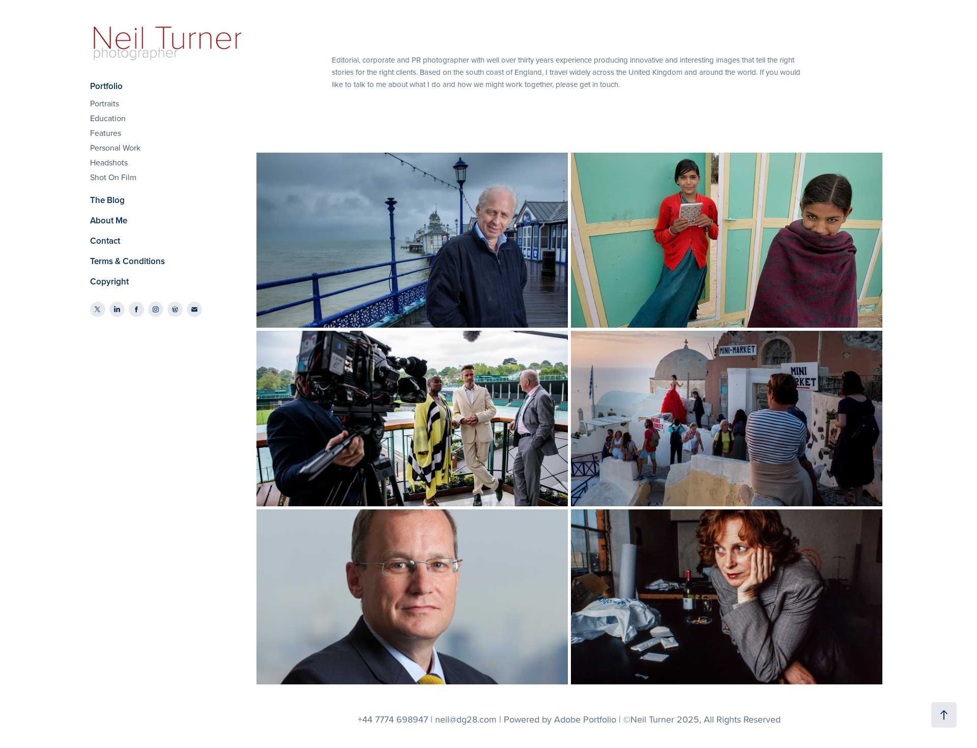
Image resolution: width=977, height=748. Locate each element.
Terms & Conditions (127, 261)
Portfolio (106, 86)
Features (105, 132)
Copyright (109, 281)
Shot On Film (113, 177)
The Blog (107, 200)
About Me (108, 220)
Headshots (109, 162)
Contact (105, 241)
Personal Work (115, 147)
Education (108, 118)
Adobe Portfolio (585, 719)
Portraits (104, 103)
